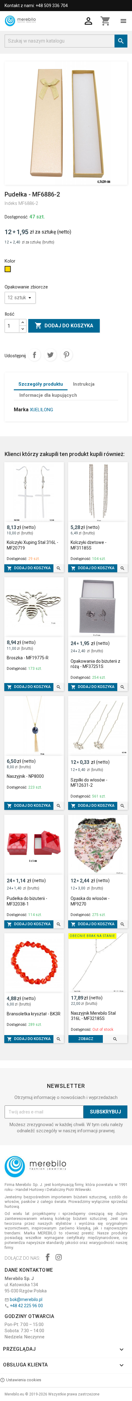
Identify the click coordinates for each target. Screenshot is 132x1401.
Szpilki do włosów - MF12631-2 (89, 782)
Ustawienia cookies (23, 1380)
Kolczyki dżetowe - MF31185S (89, 545)
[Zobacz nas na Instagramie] (58, 1258)
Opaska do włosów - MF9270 (90, 901)
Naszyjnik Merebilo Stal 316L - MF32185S (93, 1016)
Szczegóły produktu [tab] (40, 384)
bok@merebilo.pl (26, 1299)
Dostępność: (16, 216)
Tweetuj (50, 355)
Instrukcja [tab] (84, 384)
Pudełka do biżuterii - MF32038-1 (27, 901)
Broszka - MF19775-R (28, 657)
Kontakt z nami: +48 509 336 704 (36, 5)
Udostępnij (34, 355)
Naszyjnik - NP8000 (25, 776)
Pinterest (66, 355)
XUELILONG (41, 409)
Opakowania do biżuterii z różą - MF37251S (95, 664)
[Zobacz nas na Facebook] (47, 1258)
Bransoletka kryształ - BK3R (33, 1013)
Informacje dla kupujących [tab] (48, 395)
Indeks (11, 203)
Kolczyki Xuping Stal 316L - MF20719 (32, 545)
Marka (21, 409)
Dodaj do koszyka (64, 325)
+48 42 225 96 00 (26, 1305)
